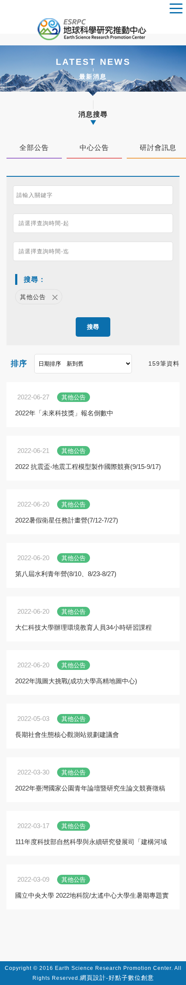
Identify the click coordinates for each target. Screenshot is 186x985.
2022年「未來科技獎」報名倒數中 (64, 413)
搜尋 (93, 326)
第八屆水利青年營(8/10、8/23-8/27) (65, 573)
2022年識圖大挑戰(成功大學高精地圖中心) (76, 681)
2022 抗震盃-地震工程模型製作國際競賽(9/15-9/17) (88, 466)
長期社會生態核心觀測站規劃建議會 (67, 734)
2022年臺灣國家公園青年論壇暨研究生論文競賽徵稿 (90, 788)
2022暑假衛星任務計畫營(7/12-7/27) (66, 520)
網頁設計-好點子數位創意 (117, 977)
